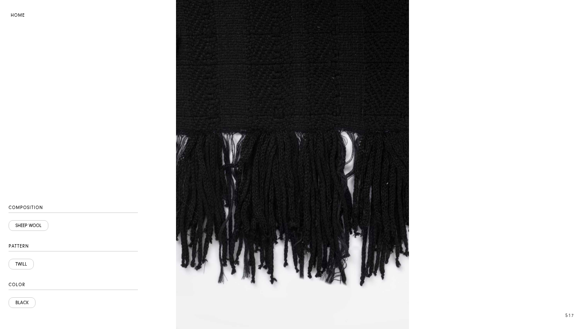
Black (22, 302)
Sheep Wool (28, 225)
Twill (21, 264)
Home (18, 15)
